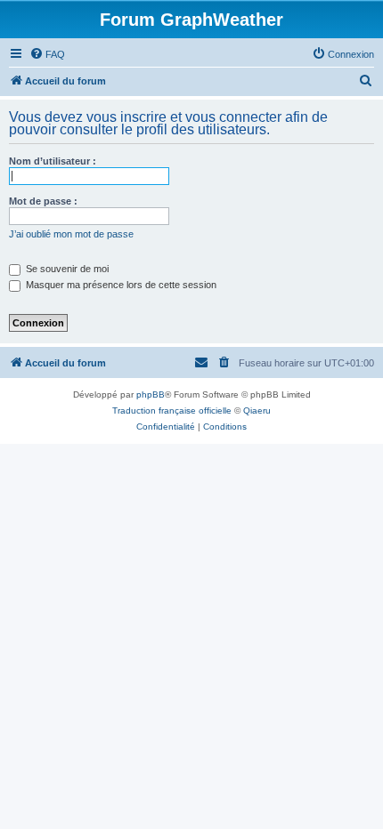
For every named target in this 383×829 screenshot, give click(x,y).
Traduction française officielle (172, 410)
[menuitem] (47, 54)
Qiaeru (257, 410)
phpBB (150, 394)
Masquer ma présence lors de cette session (119, 284)
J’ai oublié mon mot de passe (71, 234)
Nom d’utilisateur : (52, 161)
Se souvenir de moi (66, 268)
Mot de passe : (43, 201)
